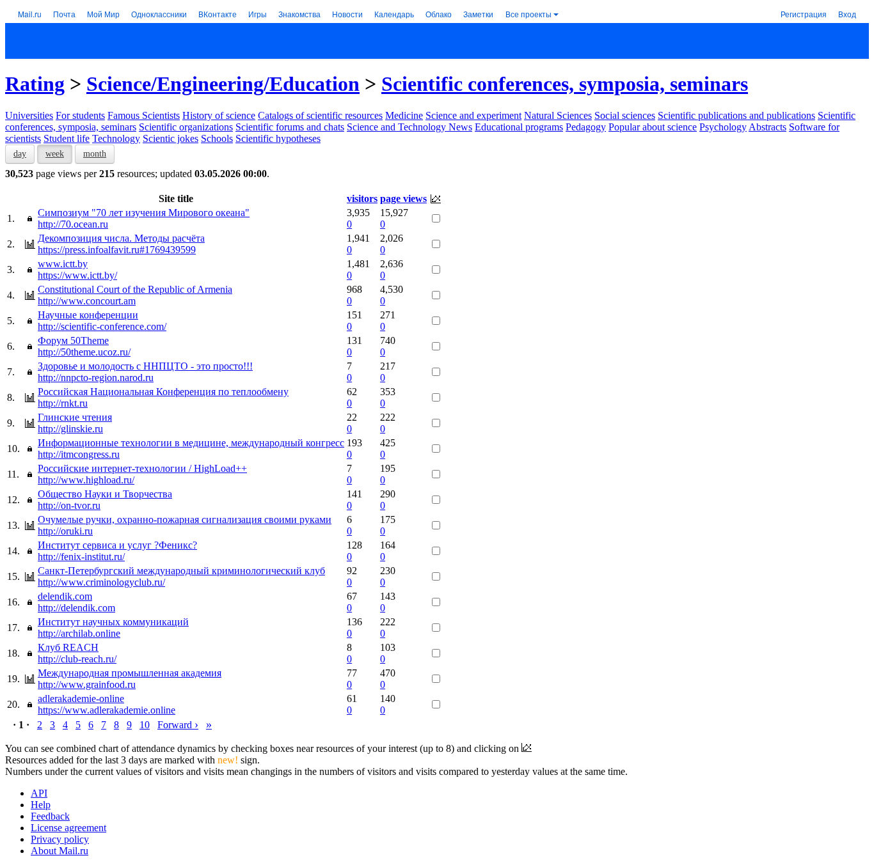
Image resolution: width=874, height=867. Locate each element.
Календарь (394, 13)
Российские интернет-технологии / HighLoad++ (142, 468)
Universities (29, 115)
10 (144, 724)
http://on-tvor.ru (69, 505)
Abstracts (767, 126)
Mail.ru (30, 13)
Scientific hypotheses (278, 138)
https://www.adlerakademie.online (106, 710)
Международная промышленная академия (129, 673)
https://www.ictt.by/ (77, 275)
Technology (116, 138)
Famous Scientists (143, 115)
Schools (217, 138)
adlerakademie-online (81, 698)
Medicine (404, 115)
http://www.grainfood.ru (87, 684)
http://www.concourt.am (87, 300)
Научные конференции (88, 314)
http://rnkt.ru (63, 403)
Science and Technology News (409, 126)
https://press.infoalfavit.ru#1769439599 (117, 249)
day (19, 154)
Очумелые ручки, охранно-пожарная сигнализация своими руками (184, 519)
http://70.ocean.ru (73, 224)
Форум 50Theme (73, 340)
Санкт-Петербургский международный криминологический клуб (181, 570)
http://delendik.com (76, 607)
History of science (218, 115)
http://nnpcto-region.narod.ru (96, 377)
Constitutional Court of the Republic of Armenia (135, 289)
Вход (847, 13)
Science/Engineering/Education (223, 83)
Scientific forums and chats (289, 126)
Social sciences (624, 115)
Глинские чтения (75, 417)
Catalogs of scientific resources (320, 115)
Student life (67, 138)
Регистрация (804, 13)
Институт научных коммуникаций (113, 621)
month (94, 154)
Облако (438, 13)
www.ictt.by (63, 263)
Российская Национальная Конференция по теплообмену (163, 391)
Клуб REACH (68, 647)
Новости (347, 13)
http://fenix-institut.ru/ (81, 556)
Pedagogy (586, 126)
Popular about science (652, 126)
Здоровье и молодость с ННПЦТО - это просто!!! (145, 366)
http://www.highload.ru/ (86, 479)
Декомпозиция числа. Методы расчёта (121, 238)
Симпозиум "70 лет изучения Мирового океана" (144, 212)
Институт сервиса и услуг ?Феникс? (117, 545)
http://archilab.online (79, 633)
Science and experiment (473, 115)
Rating (35, 83)
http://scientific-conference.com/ (102, 326)
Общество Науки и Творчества (105, 493)
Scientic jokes (170, 138)
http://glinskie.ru (70, 428)
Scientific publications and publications (736, 115)
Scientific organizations (186, 126)
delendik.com (65, 596)
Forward (177, 724)
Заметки (478, 13)
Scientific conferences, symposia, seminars (564, 83)
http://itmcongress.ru (79, 454)
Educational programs (519, 126)
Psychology (723, 126)
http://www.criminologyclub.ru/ (101, 582)
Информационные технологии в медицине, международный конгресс (191, 442)
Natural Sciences (558, 115)
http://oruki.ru (65, 531)
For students (80, 115)
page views (403, 198)
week (54, 154)
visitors (362, 198)
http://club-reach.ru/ (77, 658)
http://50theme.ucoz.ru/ (84, 352)
